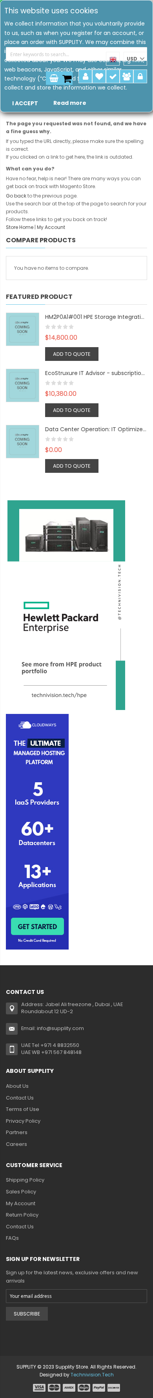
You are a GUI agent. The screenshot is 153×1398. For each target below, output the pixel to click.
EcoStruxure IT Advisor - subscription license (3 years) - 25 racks (96, 373)
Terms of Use (22, 1109)
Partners (16, 1132)
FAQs (12, 1238)
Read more (69, 103)
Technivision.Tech (92, 1374)
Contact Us (20, 1098)
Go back (16, 195)
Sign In (140, 76)
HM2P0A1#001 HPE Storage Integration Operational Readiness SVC (96, 317)
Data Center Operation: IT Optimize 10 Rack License (96, 429)
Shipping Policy (25, 1180)
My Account (85, 76)
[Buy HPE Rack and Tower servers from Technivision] (66, 604)
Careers (16, 1144)
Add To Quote (72, 354)
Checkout (113, 76)
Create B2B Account (126, 76)
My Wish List (99, 76)
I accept (25, 103)
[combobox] (76, 54)
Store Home (19, 227)
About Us (17, 1086)
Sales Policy (21, 1191)
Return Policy (22, 1215)
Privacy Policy (23, 1121)
